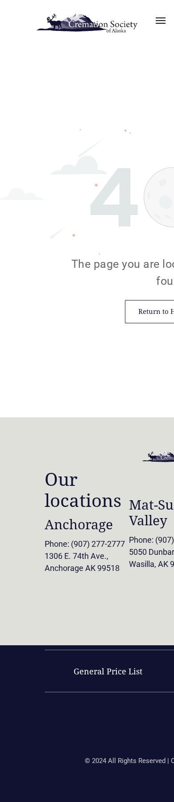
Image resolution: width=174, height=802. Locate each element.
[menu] (161, 21)
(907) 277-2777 (98, 544)
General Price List (108, 671)
